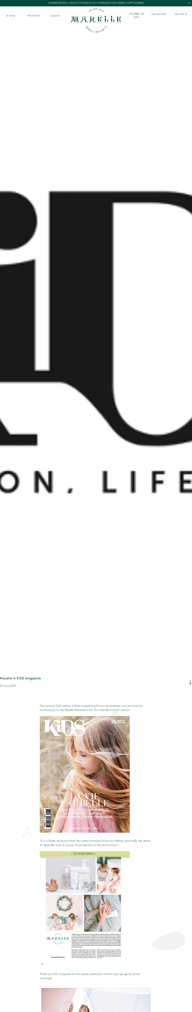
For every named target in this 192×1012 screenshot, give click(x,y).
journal (55, 15)
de (142, 14)
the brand (33, 15)
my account (159, 14)
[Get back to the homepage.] (96, 21)
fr (131, 14)
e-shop (11, 15)
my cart (181, 14)
